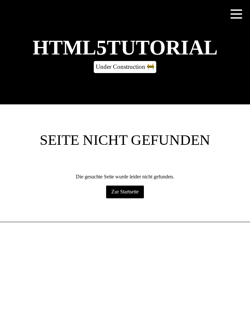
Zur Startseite (125, 191)
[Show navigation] (236, 13)
